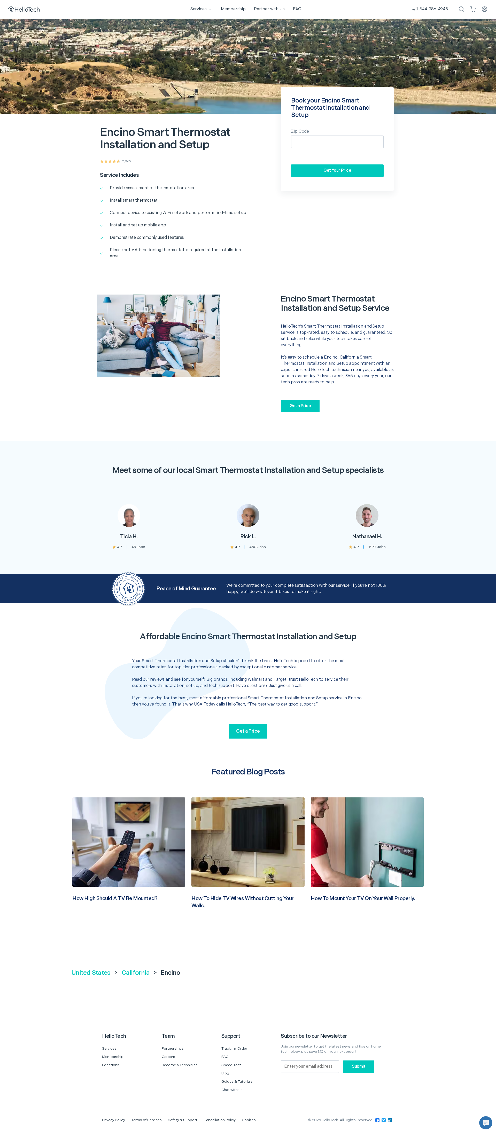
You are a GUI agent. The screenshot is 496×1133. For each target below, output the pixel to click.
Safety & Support (182, 1120)
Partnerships (173, 1048)
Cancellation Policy (220, 1120)
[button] (485, 1122)
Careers (168, 1057)
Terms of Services (146, 1120)
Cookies (249, 1120)
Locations (110, 1065)
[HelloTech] (24, 9)
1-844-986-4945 (432, 9)
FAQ (225, 1057)
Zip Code (300, 131)
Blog (225, 1073)
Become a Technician (180, 1065)
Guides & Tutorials (237, 1081)
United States (90, 973)
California (136, 973)
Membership (112, 1057)
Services (109, 1048)
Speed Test (231, 1065)
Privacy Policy (113, 1120)
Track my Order (234, 1048)
